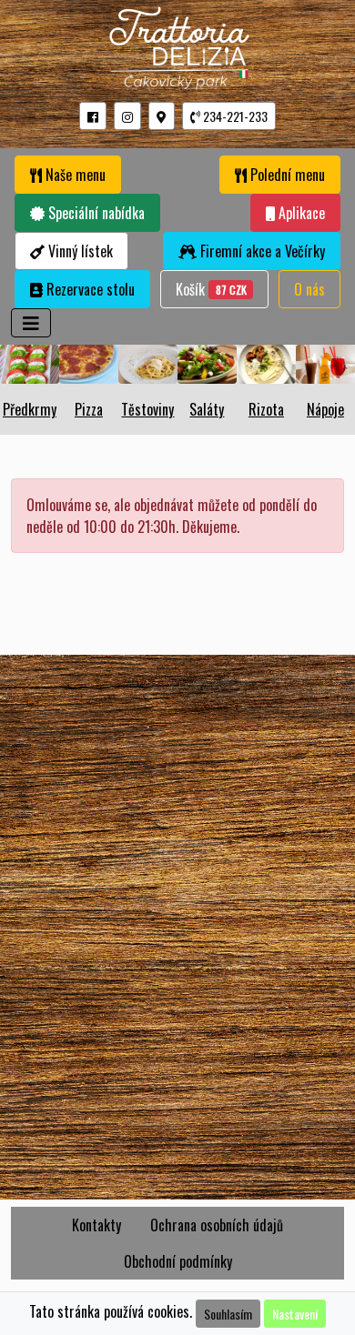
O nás (309, 289)
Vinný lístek (79, 251)
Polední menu (286, 175)
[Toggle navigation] (31, 322)
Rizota (266, 409)
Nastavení (295, 1313)
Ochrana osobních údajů (216, 1225)
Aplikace (300, 213)
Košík (215, 288)
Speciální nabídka (95, 213)
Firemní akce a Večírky (261, 251)
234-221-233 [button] (234, 115)
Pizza (89, 409)
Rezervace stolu (89, 289)
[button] (92, 116)
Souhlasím (228, 1313)
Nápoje (325, 409)
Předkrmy (29, 409)
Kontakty (96, 1225)
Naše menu (74, 175)
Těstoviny (147, 409)
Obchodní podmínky (178, 1261)
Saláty (206, 409)
